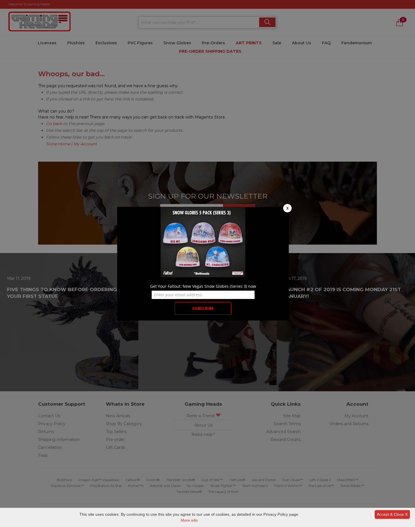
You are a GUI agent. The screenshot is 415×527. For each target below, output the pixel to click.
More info (189, 520)
